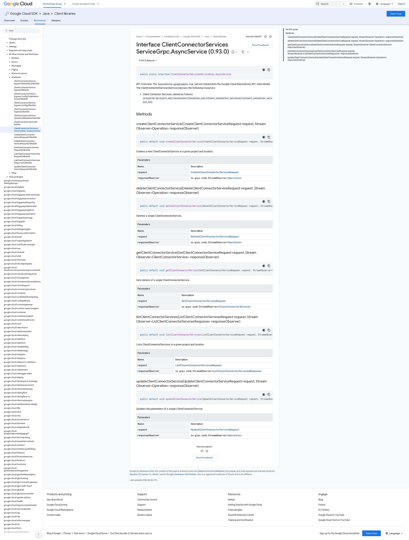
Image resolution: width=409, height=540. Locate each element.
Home (139, 36)
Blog (320, 499)
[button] (21, 43)
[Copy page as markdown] (243, 52)
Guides (24, 20)
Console (358, 3)
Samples (56, 20)
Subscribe (371, 533)
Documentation (153, 36)
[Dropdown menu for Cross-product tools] (99, 4)
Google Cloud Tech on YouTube (334, 520)
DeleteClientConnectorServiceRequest (215, 236)
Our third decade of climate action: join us (131, 533)
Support (141, 504)
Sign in (401, 4)
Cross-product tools (83, 3)
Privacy (67, 533)
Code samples (235, 510)
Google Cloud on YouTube (331, 515)
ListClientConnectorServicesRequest (198, 365)
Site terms (79, 533)
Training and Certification (240, 520)
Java (46, 14)
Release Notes (144, 510)
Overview (9, 20)
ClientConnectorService (234, 306)
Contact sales (54, 515)
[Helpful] (265, 36)
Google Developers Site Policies (181, 474)
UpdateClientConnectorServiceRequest (215, 429)
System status (144, 515)
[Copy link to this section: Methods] (156, 114)
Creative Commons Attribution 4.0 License (216, 471)
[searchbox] (21, 30)
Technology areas (52, 3)
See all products (55, 499)
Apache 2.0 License (139, 474)
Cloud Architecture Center (241, 515)
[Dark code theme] (263, 69)
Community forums (147, 499)
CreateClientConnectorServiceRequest (215, 172)
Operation (234, 177)
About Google (54, 533)
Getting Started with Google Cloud (245, 504)
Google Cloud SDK (24, 14)
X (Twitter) (323, 510)
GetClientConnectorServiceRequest (204, 300)
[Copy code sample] (268, 69)
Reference (40, 20)
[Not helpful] (270, 36)
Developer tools (171, 36)
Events (321, 504)
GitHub (231, 499)
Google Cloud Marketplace (60, 510)
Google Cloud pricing (57, 504)
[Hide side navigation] (38, 534)
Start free (395, 13)
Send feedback (260, 45)
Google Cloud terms (97, 533)
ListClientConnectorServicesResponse (237, 371)
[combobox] (330, 4)
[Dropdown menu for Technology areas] (65, 4)
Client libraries (65, 14)
